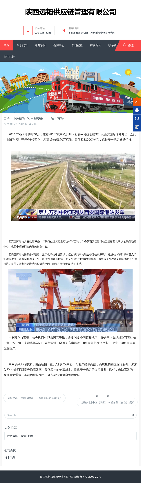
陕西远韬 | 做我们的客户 (21, 436)
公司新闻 (10, 450)
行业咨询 (10, 458)
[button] (6, 45)
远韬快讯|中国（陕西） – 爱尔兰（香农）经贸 (107, 402)
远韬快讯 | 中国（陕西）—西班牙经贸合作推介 (34, 398)
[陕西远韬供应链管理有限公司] (70, 11)
